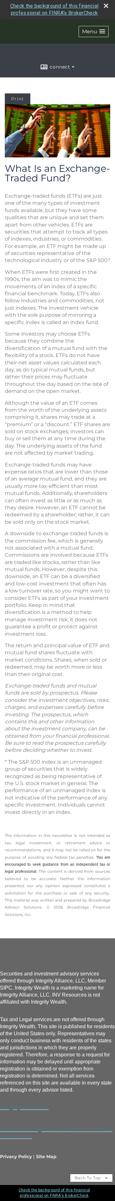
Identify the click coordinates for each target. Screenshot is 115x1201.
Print (17, 99)
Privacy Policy (16, 1156)
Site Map (46, 1156)
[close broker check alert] (106, 5)
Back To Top (88, 1177)
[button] (94, 31)
